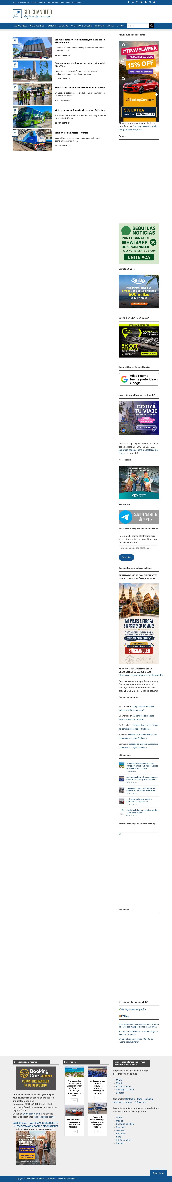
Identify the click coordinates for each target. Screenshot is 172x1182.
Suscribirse (158, 1173)
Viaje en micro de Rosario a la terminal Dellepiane (80, 110)
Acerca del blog (23, 2)
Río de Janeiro (123, 1086)
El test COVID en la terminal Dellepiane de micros (80, 87)
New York (121, 1127)
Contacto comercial (38, 2)
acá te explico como (44, 1116)
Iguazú (129, 1102)
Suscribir (126, 557)
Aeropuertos (37, 26)
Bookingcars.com (32, 1113)
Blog (14, 2)
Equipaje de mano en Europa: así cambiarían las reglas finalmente (138, 727)
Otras (120, 26)
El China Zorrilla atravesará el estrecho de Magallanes (139, 800)
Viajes (110, 26)
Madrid (119, 1083)
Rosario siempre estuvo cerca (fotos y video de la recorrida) (80, 64)
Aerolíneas (20, 26)
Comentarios (131, 771)
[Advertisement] (110, 13)
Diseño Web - (67, 1178)
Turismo (99, 26)
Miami (119, 1080)
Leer (74, 1100)
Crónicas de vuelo (81, 26)
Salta (139, 1099)
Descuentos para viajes (55, 2)
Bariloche (130, 1099)
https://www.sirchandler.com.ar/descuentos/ (141, 675)
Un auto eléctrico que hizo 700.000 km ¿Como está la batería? (136, 1040)
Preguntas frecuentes (73, 2)
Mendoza (118, 1102)
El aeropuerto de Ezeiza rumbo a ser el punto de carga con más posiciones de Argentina (139, 1025)
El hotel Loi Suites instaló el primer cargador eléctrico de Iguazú (138, 1033)
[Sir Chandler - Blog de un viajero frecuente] (32, 14)
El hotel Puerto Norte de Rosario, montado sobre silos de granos (80, 41)
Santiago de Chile (125, 1089)
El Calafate (140, 1102)
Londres (120, 1092)
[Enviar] (151, 25)
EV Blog (125, 1016)
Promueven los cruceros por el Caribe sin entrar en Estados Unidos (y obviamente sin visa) (142, 766)
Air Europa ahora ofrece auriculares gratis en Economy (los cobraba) (142, 778)
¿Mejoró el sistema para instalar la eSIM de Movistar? (136, 708)
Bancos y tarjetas (58, 26)
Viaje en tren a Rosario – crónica (71, 132)
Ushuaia (149, 1099)
